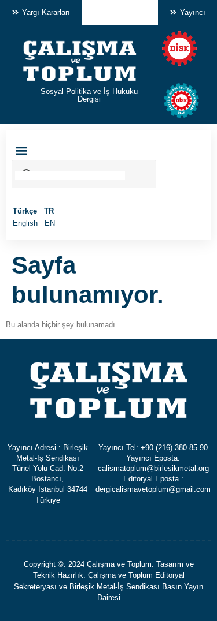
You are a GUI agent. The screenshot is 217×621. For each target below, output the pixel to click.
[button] (21, 150)
